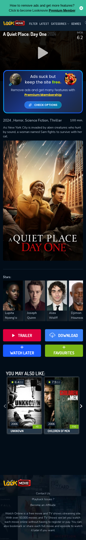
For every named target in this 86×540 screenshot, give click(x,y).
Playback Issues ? (43, 499)
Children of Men (59, 431)
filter (33, 23)
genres (76, 23)
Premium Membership (43, 95)
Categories (58, 23)
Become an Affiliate (43, 505)
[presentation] (5, 406)
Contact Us (43, 493)
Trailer (25, 335)
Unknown (17, 431)
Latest (44, 23)
